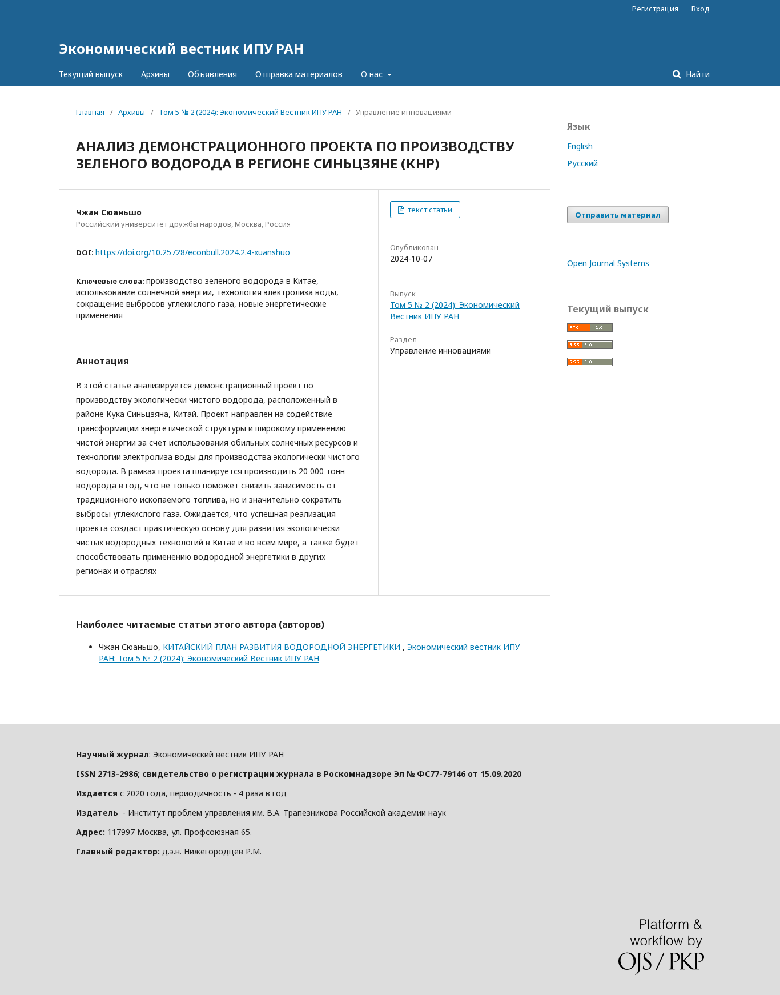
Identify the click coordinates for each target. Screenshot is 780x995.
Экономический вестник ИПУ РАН (181, 48)
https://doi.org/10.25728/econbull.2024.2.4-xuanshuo (192, 252)
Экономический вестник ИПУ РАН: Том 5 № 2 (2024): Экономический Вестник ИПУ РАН (309, 652)
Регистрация (655, 8)
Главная (90, 112)
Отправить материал (618, 215)
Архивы (155, 74)
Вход (700, 8)
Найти (696, 74)
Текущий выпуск (91, 74)
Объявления (212, 74)
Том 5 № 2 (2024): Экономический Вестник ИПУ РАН (250, 112)
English (580, 146)
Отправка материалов (299, 74)
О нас (373, 74)
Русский (582, 163)
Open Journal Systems (608, 263)
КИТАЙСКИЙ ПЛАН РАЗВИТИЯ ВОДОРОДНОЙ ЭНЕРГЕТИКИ (283, 646)
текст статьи (429, 209)
